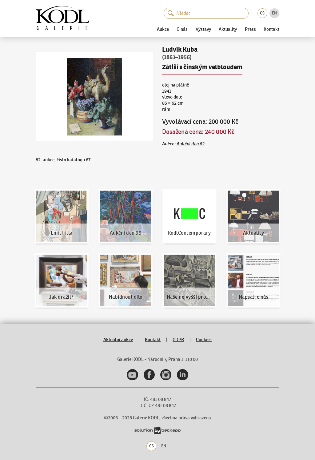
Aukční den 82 (191, 144)
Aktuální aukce (118, 339)
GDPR (178, 339)
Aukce (163, 29)
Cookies (204, 339)
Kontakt (271, 29)
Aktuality (228, 29)
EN (274, 13)
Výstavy (203, 29)
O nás (182, 29)
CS (262, 13)
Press (250, 29)
